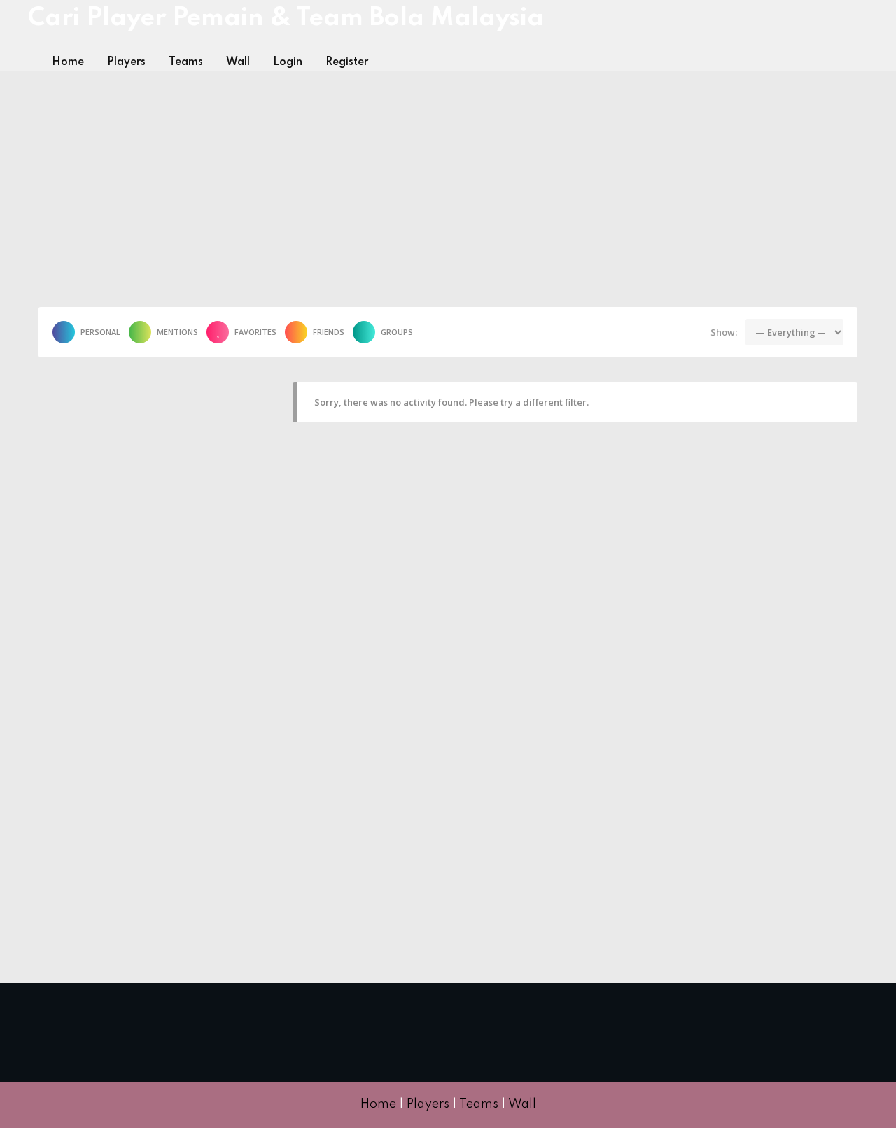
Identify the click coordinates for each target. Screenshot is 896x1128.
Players (126, 62)
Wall (238, 62)
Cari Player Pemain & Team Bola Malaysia (286, 18)
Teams (186, 62)
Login (287, 62)
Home (68, 62)
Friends (328, 332)
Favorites (255, 332)
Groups (397, 332)
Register (347, 62)
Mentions (177, 332)
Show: (723, 332)
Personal (100, 332)
